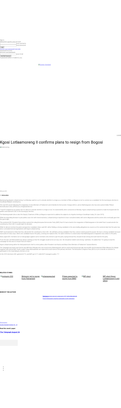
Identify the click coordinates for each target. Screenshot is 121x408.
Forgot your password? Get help (10, 49)
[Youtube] (104, 60)
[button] (114, 135)
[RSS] (11, 362)
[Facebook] (98, 60)
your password (21, 45)
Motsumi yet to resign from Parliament (31, 277)
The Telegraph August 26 (10, 332)
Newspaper (3, 322)
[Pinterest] (16, 263)
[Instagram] (100, 60)
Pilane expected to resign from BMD (69, 277)
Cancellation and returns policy (114, 380)
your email (19, 54)
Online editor (5, 195)
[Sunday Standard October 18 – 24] (20, 309)
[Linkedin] (28, 263)
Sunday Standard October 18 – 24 (8, 324)
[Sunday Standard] (60, 97)
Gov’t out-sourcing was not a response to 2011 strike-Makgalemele (60, 296)
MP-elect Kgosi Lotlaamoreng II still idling (111, 278)
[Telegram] (35, 263)
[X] (102, 60)
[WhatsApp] (22, 263)
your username (21, 43)
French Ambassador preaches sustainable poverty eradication (58, 298)
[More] (41, 263)
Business (45, 296)
